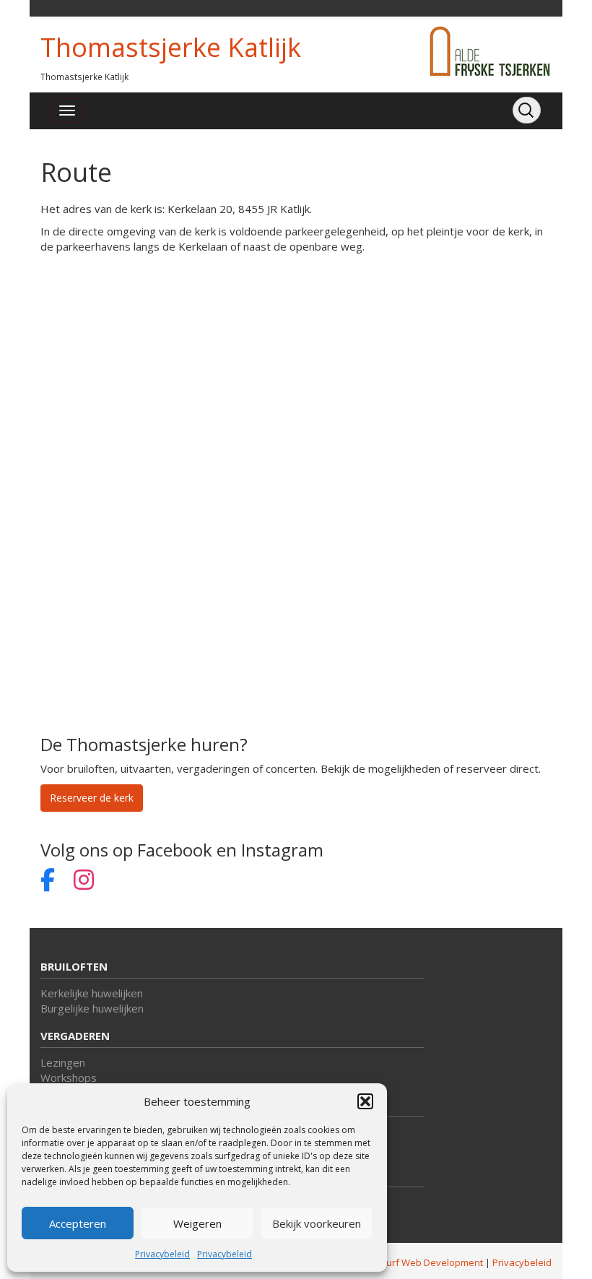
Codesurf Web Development (420, 1262)
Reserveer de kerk (92, 798)
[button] (365, 1101)
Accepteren (77, 1223)
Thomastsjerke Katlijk (170, 47)
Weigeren (197, 1223)
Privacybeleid (162, 1254)
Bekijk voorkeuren (316, 1223)
